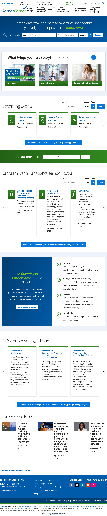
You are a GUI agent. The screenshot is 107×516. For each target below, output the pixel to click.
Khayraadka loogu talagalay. (96, 9)
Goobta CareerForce (8, 490)
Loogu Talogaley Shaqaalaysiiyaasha (44, 3)
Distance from (89, 102)
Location (65, 102)
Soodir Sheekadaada (45, 490)
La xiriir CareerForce (23, 3)
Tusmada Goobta (100, 501)
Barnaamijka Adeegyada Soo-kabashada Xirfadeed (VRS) (82, 354)
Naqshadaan (4, 506)
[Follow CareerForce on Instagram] (93, 485)
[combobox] (67, 35)
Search (98, 35)
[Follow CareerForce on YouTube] (88, 485)
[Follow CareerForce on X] (77, 485)
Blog (36, 493)
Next (103, 123)
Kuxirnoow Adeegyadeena (44, 480)
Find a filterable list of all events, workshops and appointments (53, 143)
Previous (4, 123)
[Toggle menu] (34, 8)
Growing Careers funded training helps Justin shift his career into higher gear (24, 432)
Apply (101, 106)
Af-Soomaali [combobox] (9, 3)
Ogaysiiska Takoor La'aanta (79, 501)
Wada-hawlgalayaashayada (44, 483)
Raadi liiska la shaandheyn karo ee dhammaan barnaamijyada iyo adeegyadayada (53, 404)
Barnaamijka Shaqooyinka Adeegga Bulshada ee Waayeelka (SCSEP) (52, 354)
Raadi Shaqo (30, 9)
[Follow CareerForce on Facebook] (71, 485)
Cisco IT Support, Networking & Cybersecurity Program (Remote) (25, 194)
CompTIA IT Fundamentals (54, 192)
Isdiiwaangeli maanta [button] (27, 307)
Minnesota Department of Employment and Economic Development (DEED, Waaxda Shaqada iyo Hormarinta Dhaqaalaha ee (62, 506)
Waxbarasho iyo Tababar (80, 9)
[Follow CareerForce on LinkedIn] (82, 485)
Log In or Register (70, 3)
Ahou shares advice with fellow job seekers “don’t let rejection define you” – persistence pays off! (97, 433)
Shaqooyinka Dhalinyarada (16, 351)
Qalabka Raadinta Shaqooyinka (63, 9)
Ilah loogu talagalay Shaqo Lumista (44, 9)
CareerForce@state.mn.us (16, 486)
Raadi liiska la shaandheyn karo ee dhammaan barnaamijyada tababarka (53, 244)
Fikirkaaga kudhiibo (47, 487)
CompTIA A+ (84, 191)
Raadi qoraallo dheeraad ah (14, 470)
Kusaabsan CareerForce (55, 501)
